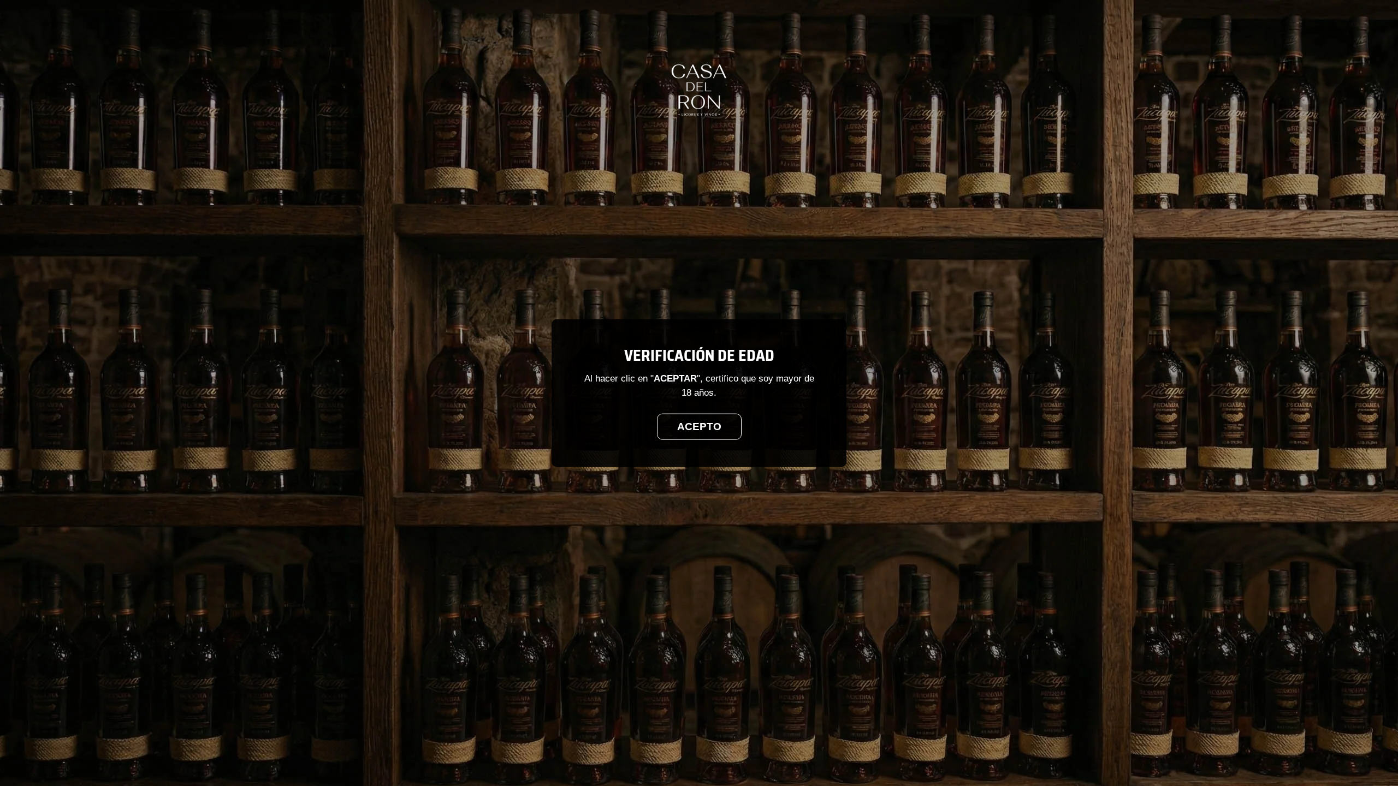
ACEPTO (699, 426)
